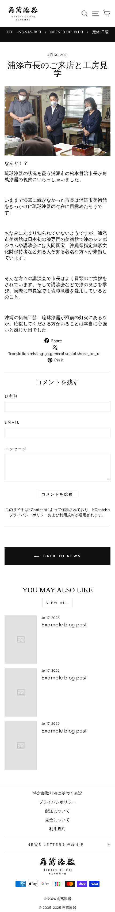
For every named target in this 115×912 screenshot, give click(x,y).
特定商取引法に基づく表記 (57, 793)
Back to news (61, 556)
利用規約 (67, 515)
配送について (57, 810)
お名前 (11, 396)
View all (57, 603)
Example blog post (64, 624)
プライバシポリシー (57, 802)
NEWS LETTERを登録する (56, 844)
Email (12, 422)
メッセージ (16, 449)
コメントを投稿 (57, 494)
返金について (57, 819)
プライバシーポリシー (28, 515)
